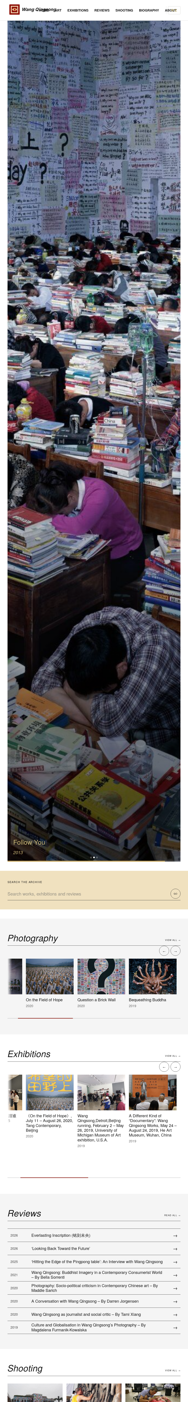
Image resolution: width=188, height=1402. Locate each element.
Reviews (102, 10)
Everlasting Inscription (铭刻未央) (60, 1235)
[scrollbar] (94, 1018)
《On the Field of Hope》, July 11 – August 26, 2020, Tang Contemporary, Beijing (37, 1123)
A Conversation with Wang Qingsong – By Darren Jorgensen (85, 1301)
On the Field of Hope (32, 999)
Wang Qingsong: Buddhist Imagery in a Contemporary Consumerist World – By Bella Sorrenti (96, 1274)
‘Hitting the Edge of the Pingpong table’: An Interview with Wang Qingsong (97, 1261)
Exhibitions (77, 10)
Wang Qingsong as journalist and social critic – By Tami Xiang (86, 1314)
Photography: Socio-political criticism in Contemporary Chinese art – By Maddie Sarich (94, 1288)
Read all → (172, 1215)
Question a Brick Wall (85, 999)
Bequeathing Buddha (135, 999)
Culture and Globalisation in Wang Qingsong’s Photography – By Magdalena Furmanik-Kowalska (88, 1327)
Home (44, 10)
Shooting (124, 10)
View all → (172, 939)
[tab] (91, 857)
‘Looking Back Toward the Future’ (60, 1248)
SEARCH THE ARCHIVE (25, 882)
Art (58, 10)
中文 (174, 10)
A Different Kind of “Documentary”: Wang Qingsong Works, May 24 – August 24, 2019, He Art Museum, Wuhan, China (141, 1125)
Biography (149, 10)
